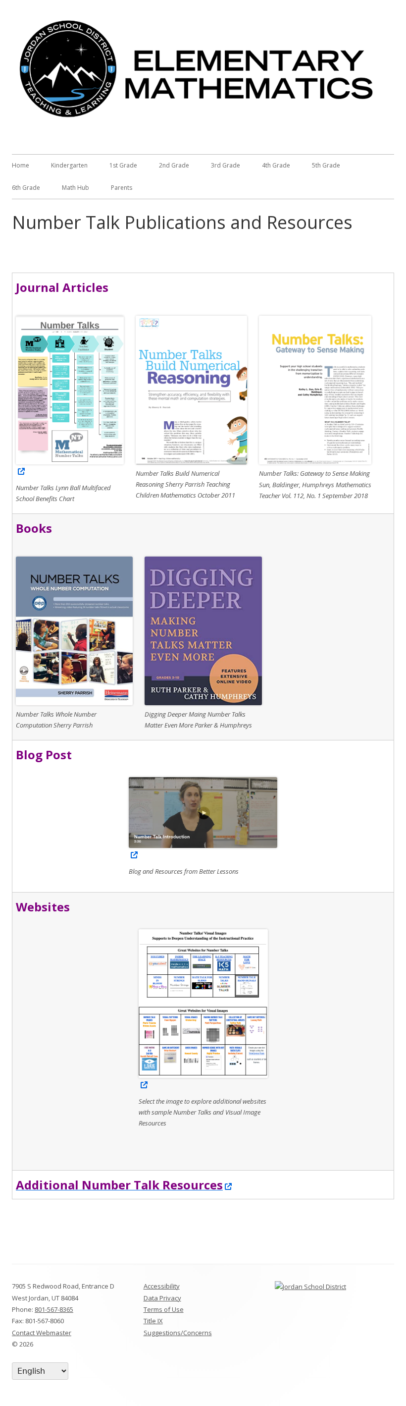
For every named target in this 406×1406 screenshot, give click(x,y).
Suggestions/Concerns (178, 1332)
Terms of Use (164, 1309)
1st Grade (123, 165)
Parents (121, 187)
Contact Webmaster (41, 1332)
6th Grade (26, 187)
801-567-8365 (54, 1309)
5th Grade (326, 165)
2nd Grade (174, 165)
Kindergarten (69, 165)
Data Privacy (162, 1298)
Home (20, 165)
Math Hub (75, 187)
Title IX (153, 1320)
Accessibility (162, 1286)
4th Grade (276, 165)
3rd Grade (225, 165)
